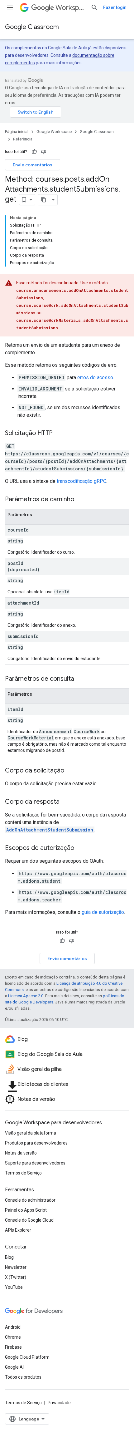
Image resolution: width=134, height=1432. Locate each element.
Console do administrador (30, 1200)
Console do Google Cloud (29, 1220)
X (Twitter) (15, 1277)
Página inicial (16, 131)
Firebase (13, 1347)
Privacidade (59, 1402)
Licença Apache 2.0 (25, 995)
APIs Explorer (18, 1230)
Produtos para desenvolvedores (36, 1142)
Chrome (13, 1337)
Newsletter (15, 1267)
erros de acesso (95, 377)
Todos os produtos (23, 1377)
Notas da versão (21, 1152)
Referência (22, 139)
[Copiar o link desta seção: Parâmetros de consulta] (80, 679)
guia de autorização (103, 912)
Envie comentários (32, 165)
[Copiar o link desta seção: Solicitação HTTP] (59, 433)
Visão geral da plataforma (30, 1132)
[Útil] (34, 151)
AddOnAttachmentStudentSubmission (49, 830)
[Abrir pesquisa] (94, 7)
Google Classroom (32, 27)
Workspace (70, 7)
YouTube (14, 1287)
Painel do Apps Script (26, 1210)
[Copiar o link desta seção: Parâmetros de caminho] (80, 499)
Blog (9, 1257)
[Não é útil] (43, 151)
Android (13, 1327)
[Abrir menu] (10, 7)
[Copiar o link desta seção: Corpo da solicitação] (70, 771)
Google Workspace (54, 131)
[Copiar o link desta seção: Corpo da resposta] (66, 802)
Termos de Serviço (23, 1172)
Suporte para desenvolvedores (35, 1162)
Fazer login (115, 7)
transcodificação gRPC (81, 481)
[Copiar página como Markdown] (43, 199)
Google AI (14, 1367)
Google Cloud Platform (27, 1357)
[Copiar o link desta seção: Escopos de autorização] (80, 848)
